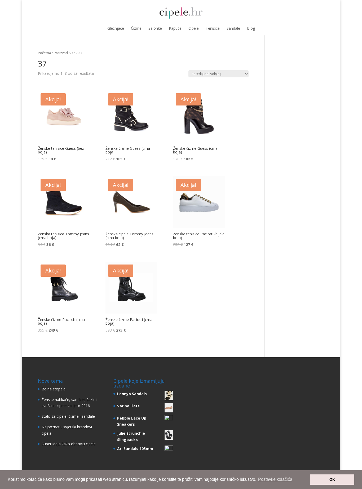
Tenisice (213, 28)
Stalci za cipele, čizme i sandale (68, 416)
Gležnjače (115, 28)
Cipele (193, 28)
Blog (251, 28)
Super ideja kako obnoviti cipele (69, 443)
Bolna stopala (53, 388)
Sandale (233, 28)
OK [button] (332, 479)
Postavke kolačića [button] (275, 479)
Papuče (175, 28)
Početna (44, 52)
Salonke (155, 28)
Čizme (136, 28)
